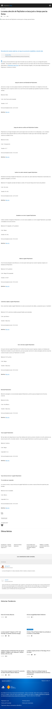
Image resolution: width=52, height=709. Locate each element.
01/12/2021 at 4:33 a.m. (9, 581)
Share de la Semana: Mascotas (7, 614)
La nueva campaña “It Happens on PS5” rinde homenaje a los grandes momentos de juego (11, 632)
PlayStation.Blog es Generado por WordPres (11, 705)
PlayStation (7, 5)
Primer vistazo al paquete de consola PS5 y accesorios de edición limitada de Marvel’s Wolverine (13, 671)
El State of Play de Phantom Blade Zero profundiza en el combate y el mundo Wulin (39, 632)
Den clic (7, 112)
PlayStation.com (5, 700)
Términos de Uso (26, 700)
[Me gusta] (6, 617)
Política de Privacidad (6, 703)
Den (7, 329)
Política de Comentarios (27, 703)
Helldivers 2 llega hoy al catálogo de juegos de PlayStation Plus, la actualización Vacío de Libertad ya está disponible (38, 672)
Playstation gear (4, 518)
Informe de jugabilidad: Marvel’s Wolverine (36, 614)
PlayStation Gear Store (13, 65)
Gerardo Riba (8, 54)
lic (8, 329)
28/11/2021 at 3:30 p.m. (9, 567)
